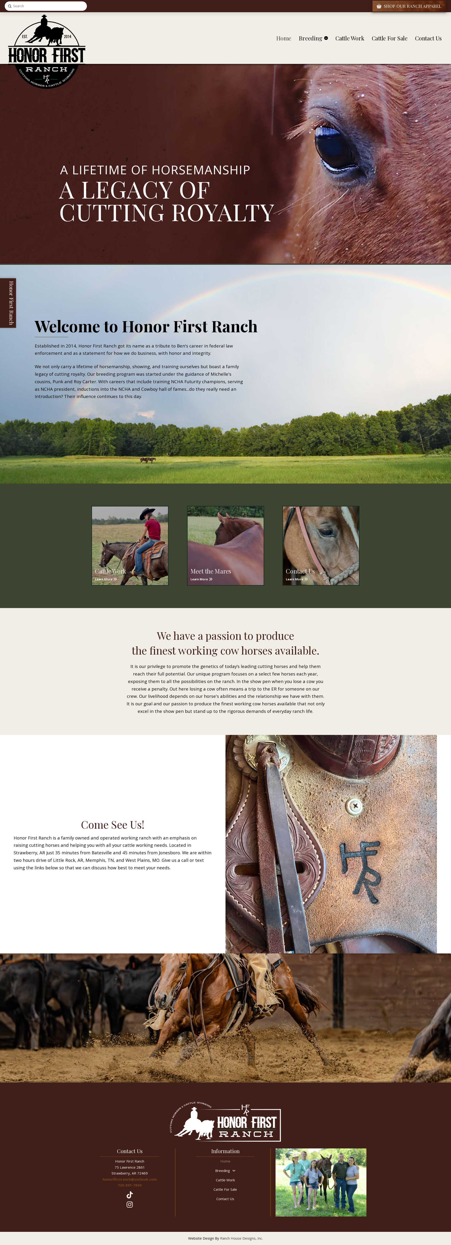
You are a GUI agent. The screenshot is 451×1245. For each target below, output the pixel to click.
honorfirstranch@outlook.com (130, 1179)
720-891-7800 (130, 1185)
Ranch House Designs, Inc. (241, 1238)
